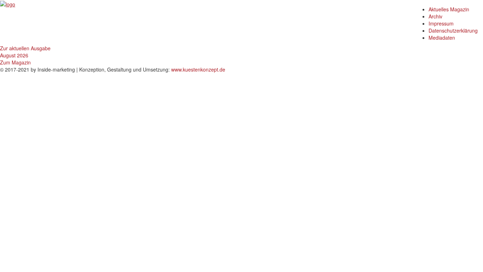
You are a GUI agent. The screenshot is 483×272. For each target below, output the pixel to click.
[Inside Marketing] (7, 3)
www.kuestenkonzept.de (198, 69)
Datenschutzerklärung (453, 30)
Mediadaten (442, 37)
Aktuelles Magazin (449, 9)
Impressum (441, 23)
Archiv (435, 16)
